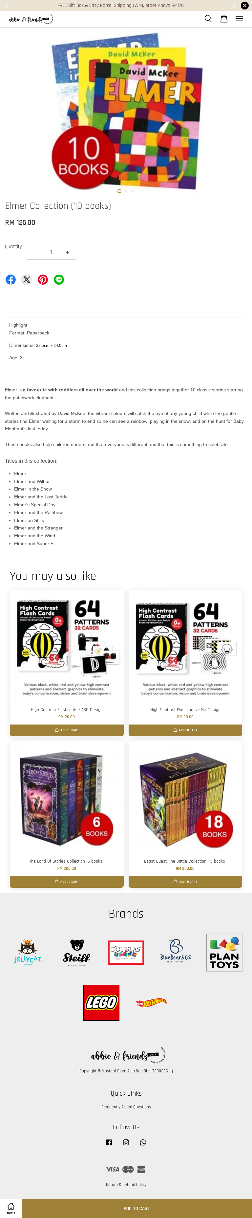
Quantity (13, 246)
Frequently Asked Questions (126, 1107)
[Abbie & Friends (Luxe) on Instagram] (126, 1145)
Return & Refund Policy (126, 1184)
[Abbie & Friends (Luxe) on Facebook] (109, 1145)
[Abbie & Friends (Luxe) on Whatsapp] (143, 1145)
